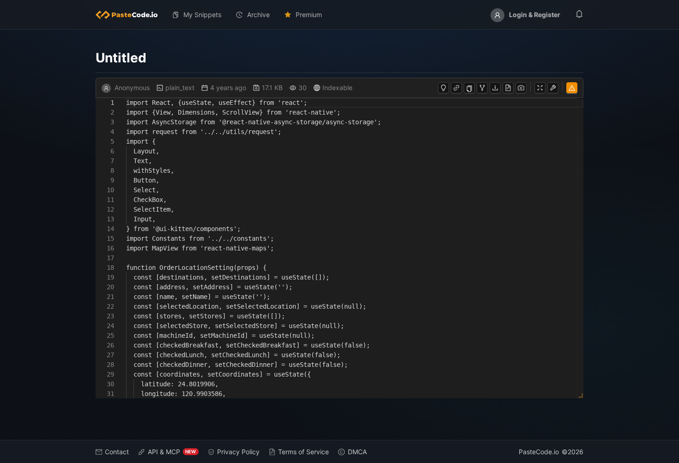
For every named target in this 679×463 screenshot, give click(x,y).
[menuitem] (130, 15)
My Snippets (202, 14)
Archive (258, 14)
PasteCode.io (539, 452)
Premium (309, 14)
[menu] (340, 15)
